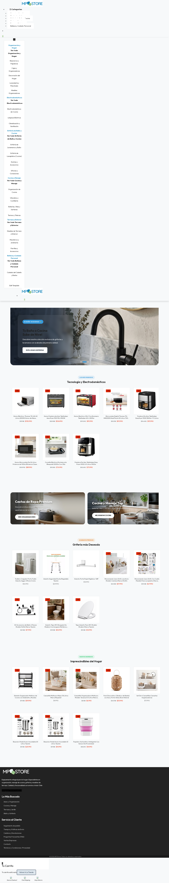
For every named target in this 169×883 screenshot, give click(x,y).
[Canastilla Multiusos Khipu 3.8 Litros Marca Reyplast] (55, 680)
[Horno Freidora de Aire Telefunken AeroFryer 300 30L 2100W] (55, 400)
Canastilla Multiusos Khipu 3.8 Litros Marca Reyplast (56, 696)
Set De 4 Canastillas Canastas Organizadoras (147, 696)
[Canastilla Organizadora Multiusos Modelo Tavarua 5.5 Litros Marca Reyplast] (86, 680)
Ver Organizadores (26, 517)
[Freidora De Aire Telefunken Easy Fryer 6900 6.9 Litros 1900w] (86, 447)
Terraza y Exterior (14, 220)
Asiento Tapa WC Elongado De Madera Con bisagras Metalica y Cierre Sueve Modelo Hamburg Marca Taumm (56, 628)
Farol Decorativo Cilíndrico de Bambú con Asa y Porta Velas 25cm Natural (117, 696)
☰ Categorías (16, 9)
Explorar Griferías (35, 350)
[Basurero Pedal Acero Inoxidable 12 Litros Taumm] (55, 726)
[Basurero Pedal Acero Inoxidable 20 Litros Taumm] (25, 726)
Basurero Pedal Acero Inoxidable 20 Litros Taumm (25, 743)
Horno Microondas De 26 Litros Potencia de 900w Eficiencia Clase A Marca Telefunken (25, 464)
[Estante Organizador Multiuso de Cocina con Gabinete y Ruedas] (25, 680)
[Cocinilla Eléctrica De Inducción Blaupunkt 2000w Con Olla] (55, 447)
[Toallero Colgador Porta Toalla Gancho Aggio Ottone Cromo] (25, 563)
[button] (14, 46)
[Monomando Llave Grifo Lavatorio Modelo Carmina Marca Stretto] (116, 563)
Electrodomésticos (14, 98)
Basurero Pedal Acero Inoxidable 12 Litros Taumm (56, 743)
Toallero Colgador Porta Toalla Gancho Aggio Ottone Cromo (25, 580)
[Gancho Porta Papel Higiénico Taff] (86, 563)
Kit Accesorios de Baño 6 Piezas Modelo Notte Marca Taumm (25, 626)
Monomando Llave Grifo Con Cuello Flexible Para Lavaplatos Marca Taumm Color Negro (147, 581)
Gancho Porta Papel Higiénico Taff (86, 579)
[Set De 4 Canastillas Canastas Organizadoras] (147, 680)
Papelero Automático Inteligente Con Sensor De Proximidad (86, 743)
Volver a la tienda (26, 872)
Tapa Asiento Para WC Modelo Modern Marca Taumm (86, 626)
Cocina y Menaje (14, 178)
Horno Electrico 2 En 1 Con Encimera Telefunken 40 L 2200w (86, 417)
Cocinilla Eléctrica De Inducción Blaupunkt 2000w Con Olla (56, 463)
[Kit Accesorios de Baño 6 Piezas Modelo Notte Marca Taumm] (25, 609)
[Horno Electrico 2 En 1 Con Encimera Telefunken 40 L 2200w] (86, 400)
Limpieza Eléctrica (14, 118)
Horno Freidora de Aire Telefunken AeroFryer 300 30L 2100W (56, 417)
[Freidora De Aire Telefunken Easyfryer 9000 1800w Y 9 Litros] (147, 400)
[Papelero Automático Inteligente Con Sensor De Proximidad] (86, 726)
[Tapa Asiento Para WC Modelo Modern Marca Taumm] (86, 609)
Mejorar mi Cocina (103, 515)
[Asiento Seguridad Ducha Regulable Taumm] (55, 563)
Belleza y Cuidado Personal (20, 26)
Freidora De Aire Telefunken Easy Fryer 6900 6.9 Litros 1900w (86, 463)
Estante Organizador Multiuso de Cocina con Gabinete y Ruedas (25, 696)
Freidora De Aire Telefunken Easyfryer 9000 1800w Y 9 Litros (147, 417)
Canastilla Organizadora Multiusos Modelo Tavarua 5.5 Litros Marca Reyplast (86, 697)
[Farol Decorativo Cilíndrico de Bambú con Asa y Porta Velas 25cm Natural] (116, 680)
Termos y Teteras (14, 215)
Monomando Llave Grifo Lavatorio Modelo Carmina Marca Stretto (117, 580)
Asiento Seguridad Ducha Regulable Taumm (55, 580)
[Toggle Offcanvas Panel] (14, 39)
